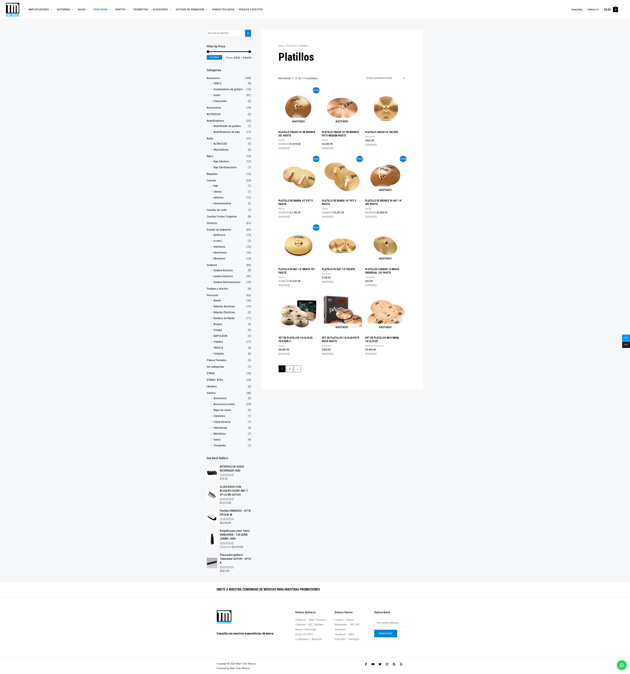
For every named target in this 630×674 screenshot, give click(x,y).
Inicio (281, 45)
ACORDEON (213, 114)
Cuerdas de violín (217, 210)
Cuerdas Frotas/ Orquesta (222, 216)
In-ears (217, 240)
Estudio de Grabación (190, 9)
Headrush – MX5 (344, 634)
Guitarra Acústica (223, 270)
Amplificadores (38, 9)
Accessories (214, 107)
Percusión (100, 9)
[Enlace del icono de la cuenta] (622, 9)
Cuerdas (211, 180)
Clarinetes (219, 416)
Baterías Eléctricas (224, 312)
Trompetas (140, 9)
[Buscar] (248, 33)
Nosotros (577, 9)
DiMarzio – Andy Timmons (310, 619)
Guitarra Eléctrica (223, 276)
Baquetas (212, 173)
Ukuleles (212, 386)
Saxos (217, 439)
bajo (215, 185)
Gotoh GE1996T (304, 634)
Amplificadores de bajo (226, 131)
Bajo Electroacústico (225, 167)
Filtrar (214, 57)
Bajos (81, 9)
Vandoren (340, 629)
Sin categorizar (215, 366)
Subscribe (386, 633)
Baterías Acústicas (224, 306)
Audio (210, 138)
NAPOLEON (220, 335)
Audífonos (219, 234)
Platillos (218, 341)
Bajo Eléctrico (221, 161)
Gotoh (216, 95)
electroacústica (222, 203)
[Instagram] (387, 664)
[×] (622, 665)
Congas (217, 330)
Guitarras (63, 9)
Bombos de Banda (223, 318)
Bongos (217, 324)
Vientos (120, 9)
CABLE (217, 83)
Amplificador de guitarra (227, 126)
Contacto (592, 9)
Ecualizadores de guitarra (227, 89)
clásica (217, 191)
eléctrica (218, 197)
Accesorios (160, 9)
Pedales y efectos (251, 9)
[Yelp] (401, 664)
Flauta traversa (221, 421)
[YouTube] (372, 664)
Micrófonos (220, 252)
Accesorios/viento (224, 404)
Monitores (219, 258)
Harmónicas (220, 427)
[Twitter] (379, 664)
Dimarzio (212, 223)
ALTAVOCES (220, 143)
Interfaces (219, 246)
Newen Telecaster (305, 629)
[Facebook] (365, 664)
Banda (216, 300)
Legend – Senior (344, 619)
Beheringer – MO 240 (347, 624)
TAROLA (218, 347)
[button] (24, 9)
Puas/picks (220, 101)
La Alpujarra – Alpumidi (308, 639)
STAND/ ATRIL (215, 379)
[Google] (394, 664)
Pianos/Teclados (223, 9)
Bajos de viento (222, 410)
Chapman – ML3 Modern (309, 624)
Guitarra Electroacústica (226, 282)
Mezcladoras (221, 149)
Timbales (218, 353)
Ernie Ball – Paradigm (347, 639)
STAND (211, 373)
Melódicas (219, 433)
